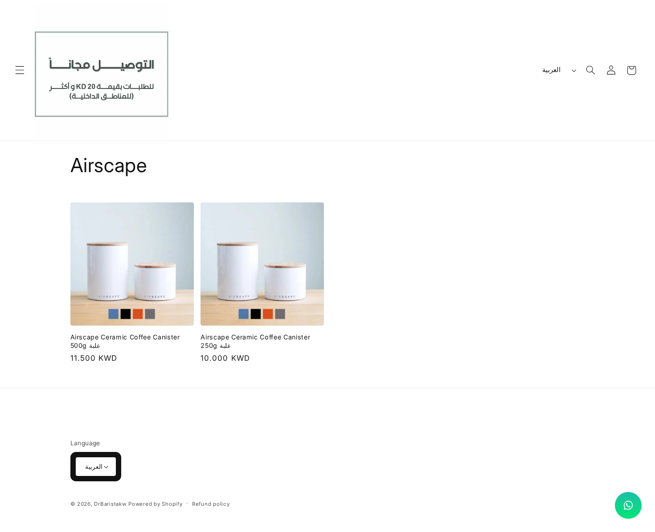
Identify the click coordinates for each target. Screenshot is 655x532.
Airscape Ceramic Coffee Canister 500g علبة (125, 341)
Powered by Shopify (155, 504)
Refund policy (211, 504)
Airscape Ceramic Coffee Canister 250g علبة (255, 341)
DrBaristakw (110, 504)
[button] (19, 70)
